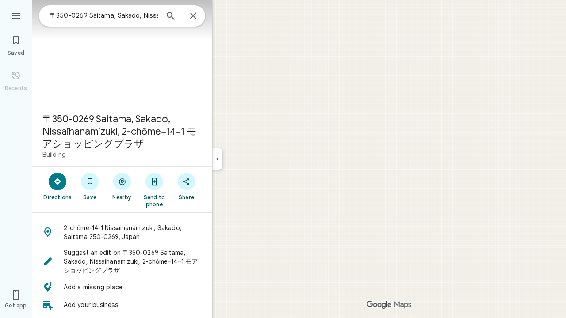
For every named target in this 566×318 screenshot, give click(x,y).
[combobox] (104, 15)
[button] (122, 232)
